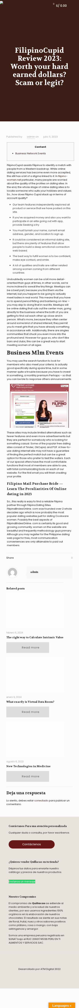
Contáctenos (31, 844)
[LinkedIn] (49, 974)
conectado (41, 800)
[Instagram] (25, 974)
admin (31, 137)
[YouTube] (60, 974)
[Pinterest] (42, 974)
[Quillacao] (12, 6)
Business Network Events (30, 153)
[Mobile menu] (74, 6)
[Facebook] (19, 974)
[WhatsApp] (32, 974)
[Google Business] (54, 974)
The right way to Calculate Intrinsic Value (34, 637)
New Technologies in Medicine (28, 766)
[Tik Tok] (37, 974)
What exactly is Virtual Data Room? (30, 701)
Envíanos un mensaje (22, 881)
